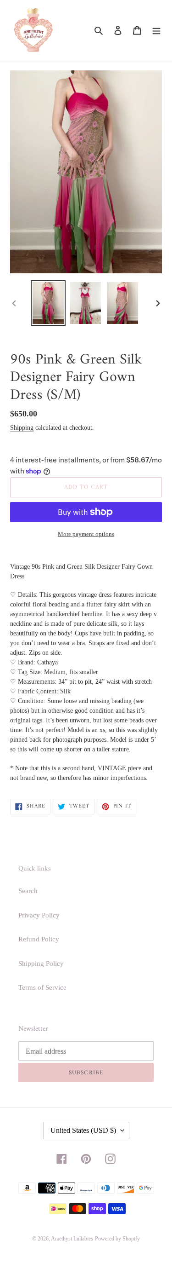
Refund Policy (38, 939)
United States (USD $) (83, 1130)
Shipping (21, 427)
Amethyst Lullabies (72, 1238)
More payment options (86, 534)
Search (28, 890)
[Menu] (156, 30)
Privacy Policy (39, 915)
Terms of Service (42, 987)
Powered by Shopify (117, 1238)
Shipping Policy (41, 963)
